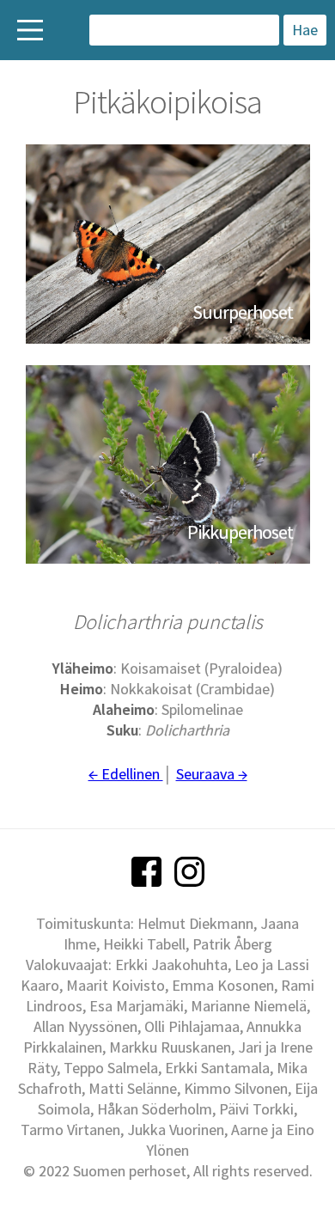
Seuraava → (211, 774)
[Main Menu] (30, 30)
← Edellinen (125, 774)
